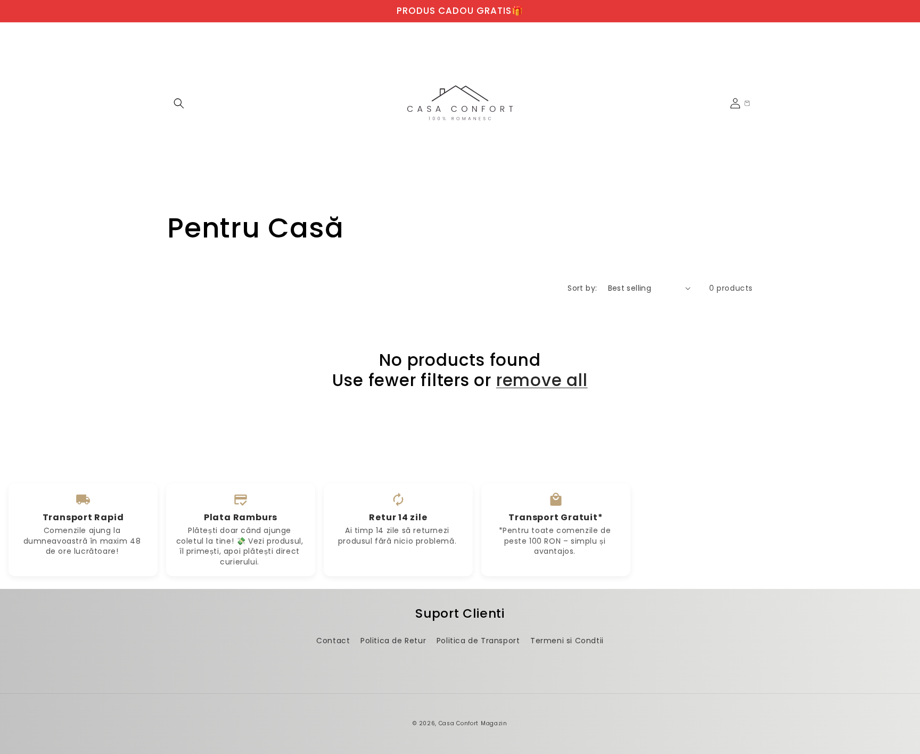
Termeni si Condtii (567, 640)
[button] (179, 103)
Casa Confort (459, 723)
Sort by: (582, 288)
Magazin (494, 723)
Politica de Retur (393, 640)
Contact (333, 640)
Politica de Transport (478, 640)
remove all (542, 380)
